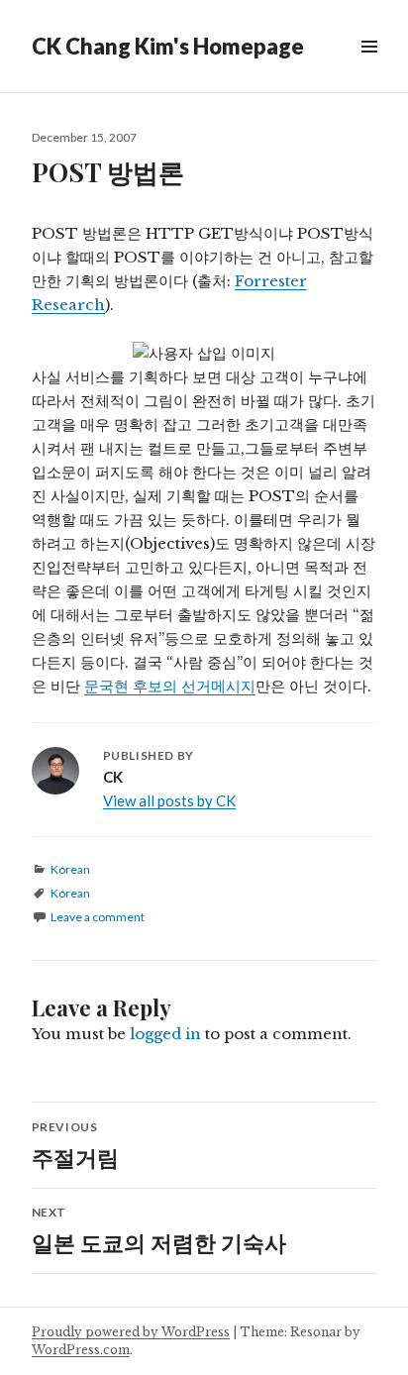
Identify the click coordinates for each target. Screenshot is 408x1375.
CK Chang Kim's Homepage (168, 46)
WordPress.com (81, 1349)
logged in (165, 1033)
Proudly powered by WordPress (131, 1331)
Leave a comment (98, 916)
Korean (70, 869)
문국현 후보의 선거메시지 (169, 686)
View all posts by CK (169, 800)
